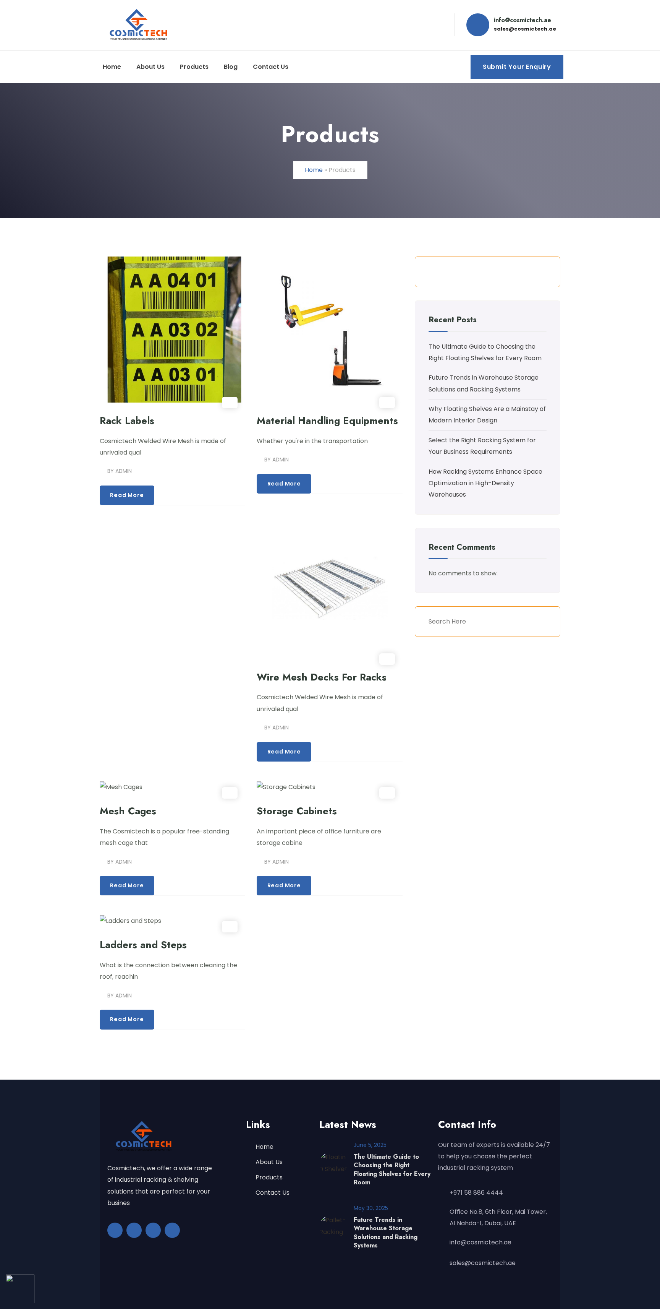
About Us (269, 1162)
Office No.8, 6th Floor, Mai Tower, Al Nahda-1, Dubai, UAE (498, 1217)
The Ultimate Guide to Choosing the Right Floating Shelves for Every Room (392, 1169)
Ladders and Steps (143, 945)
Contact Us (273, 1192)
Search (541, 272)
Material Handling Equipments (327, 421)
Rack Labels (127, 421)
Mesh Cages (128, 811)
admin (123, 471)
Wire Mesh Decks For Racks (322, 677)
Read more (127, 495)
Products (269, 1177)
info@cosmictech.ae (480, 1242)
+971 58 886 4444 (476, 1192)
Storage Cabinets (297, 811)
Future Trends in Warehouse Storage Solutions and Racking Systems (385, 1232)
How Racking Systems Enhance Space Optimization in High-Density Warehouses (485, 483)
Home (314, 170)
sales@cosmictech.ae (483, 1263)
